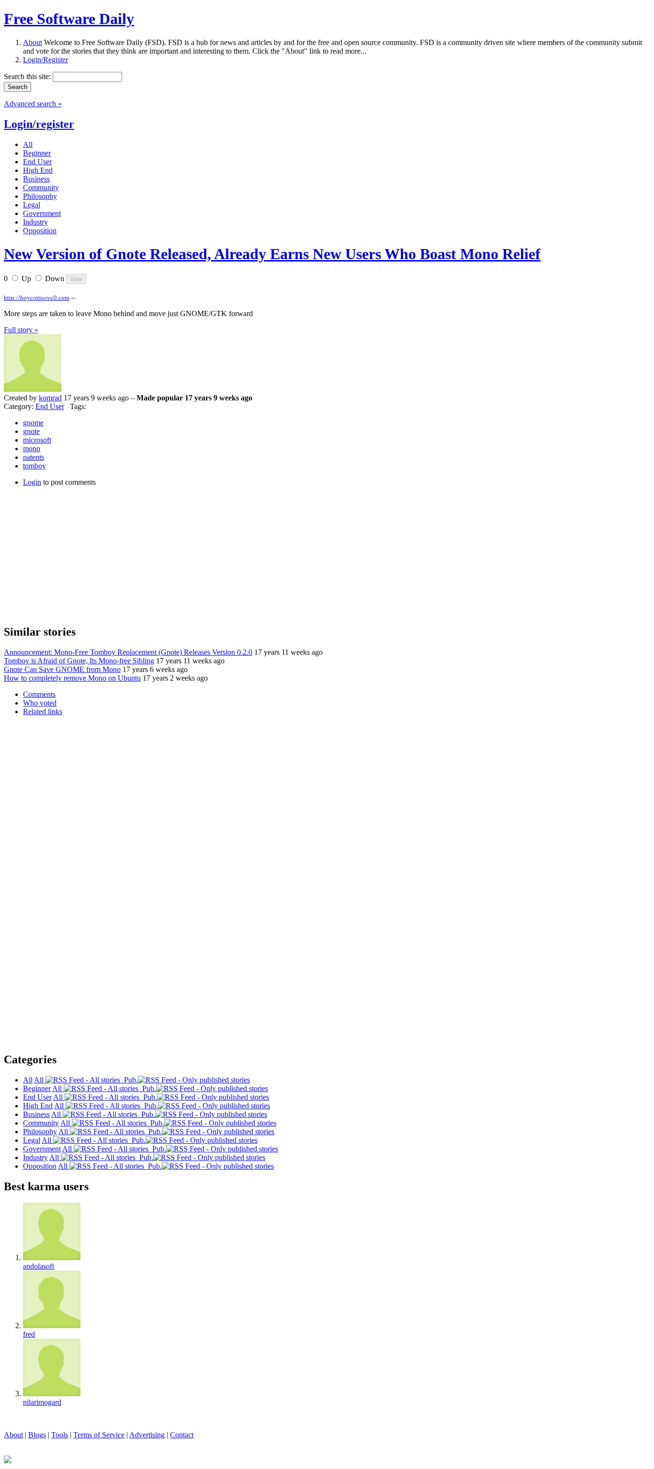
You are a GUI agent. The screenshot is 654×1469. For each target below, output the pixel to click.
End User (49, 406)
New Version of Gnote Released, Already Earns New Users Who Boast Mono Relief (272, 253)
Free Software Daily (69, 18)
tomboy (34, 466)
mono (31, 448)
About (32, 42)
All (39, 1080)
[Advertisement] (75, 554)
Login (32, 482)
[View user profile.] (32, 389)
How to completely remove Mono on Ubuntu (72, 678)
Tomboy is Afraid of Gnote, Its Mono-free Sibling (79, 661)
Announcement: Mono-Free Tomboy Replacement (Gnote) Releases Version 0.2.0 (128, 652)
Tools (59, 1435)
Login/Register (45, 60)
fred (29, 1334)
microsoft (37, 440)
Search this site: (28, 76)
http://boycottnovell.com (36, 297)
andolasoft (38, 1266)
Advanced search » (33, 104)
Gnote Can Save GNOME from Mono (62, 669)
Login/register (39, 124)
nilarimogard (42, 1402)
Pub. (129, 1080)
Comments (39, 694)
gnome (33, 423)
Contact (181, 1435)
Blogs (37, 1435)
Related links (42, 711)
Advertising (147, 1435)
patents (33, 457)
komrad (50, 398)
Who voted (39, 703)
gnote (31, 431)
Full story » (21, 330)
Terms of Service (98, 1435)
